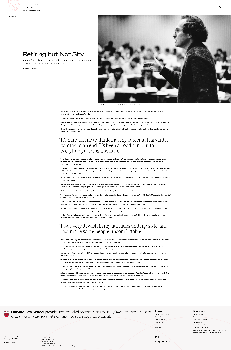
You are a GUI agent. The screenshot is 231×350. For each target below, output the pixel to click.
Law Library (159, 322)
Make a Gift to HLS (199, 325)
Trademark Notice (47, 341)
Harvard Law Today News (163, 314)
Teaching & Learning (11, 16)
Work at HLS (159, 327)
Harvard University (10, 342)
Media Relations (198, 322)
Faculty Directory (160, 319)
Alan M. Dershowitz (77, 111)
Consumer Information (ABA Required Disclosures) (209, 330)
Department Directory (200, 319)
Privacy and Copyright (48, 344)
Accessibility (46, 337)
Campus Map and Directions (202, 317)
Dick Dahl (34, 68)
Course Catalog (160, 317)
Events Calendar (198, 314)
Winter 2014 (28, 7)
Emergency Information (200, 327)
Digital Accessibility (48, 339)
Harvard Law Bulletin (32, 5)
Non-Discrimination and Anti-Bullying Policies (207, 333)
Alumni (157, 325)
